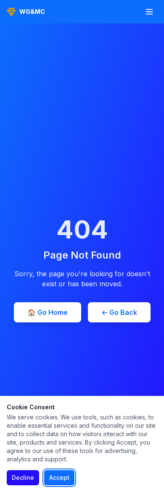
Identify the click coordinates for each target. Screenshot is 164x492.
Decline (23, 477)
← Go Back (119, 312)
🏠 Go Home (47, 312)
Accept (59, 477)
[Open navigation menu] (149, 12)
